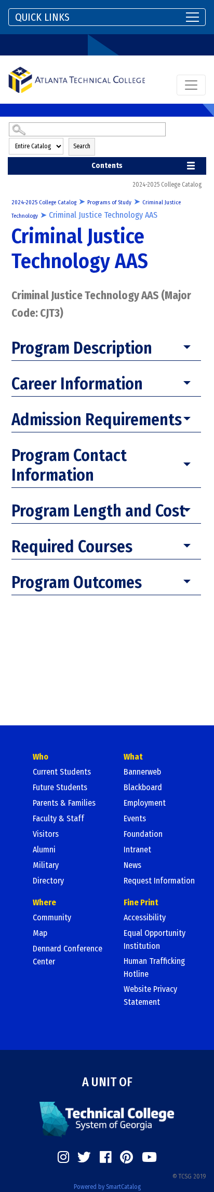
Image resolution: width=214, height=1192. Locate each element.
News (132, 865)
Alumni (44, 849)
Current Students (62, 772)
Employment (145, 803)
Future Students (60, 787)
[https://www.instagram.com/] (63, 1157)
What (133, 757)
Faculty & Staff (58, 818)
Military (46, 865)
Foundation (143, 834)
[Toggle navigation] (191, 85)
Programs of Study (109, 202)
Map (40, 933)
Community (52, 917)
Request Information (159, 881)
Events (135, 818)
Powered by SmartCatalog (107, 1186)
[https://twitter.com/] (84, 1157)
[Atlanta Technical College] (76, 79)
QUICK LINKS (42, 17)
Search (81, 146)
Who (40, 757)
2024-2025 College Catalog (43, 202)
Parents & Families (64, 803)
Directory (48, 881)
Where (44, 902)
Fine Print (141, 902)
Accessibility (145, 917)
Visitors (46, 834)
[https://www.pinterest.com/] (126, 1157)
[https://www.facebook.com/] (105, 1157)
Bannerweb (142, 772)
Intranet (137, 849)
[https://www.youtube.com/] (149, 1157)
